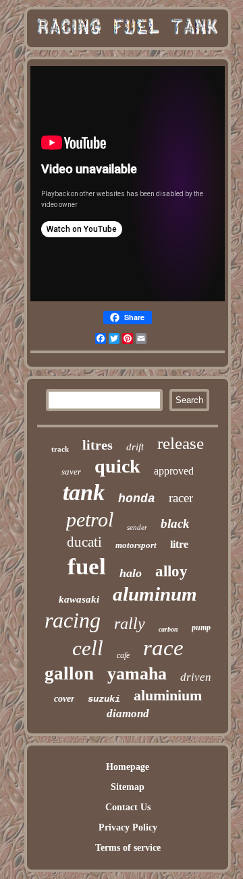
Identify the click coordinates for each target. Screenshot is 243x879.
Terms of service (128, 848)
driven (195, 677)
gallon (69, 673)
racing (73, 620)
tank (84, 492)
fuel (87, 566)
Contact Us (128, 807)
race (163, 648)
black (175, 523)
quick (117, 466)
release (180, 443)
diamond (128, 713)
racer (181, 498)
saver (71, 471)
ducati (84, 542)
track (60, 449)
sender (137, 527)
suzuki (104, 699)
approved (174, 471)
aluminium (168, 695)
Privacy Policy (128, 827)
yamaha (137, 674)
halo (130, 573)
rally (129, 623)
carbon (168, 629)
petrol (89, 519)
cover (64, 699)
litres (97, 444)
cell (87, 648)
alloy (171, 571)
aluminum (155, 594)
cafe (123, 655)
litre (179, 544)
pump (201, 627)
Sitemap (127, 787)
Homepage (127, 767)
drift (135, 447)
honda (136, 499)
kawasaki (79, 599)
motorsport (136, 545)
